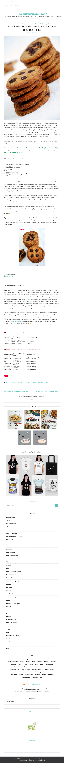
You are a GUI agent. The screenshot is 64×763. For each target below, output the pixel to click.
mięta (52, 666)
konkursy (8, 565)
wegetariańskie (26, 677)
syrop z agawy (45, 382)
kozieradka (13, 666)
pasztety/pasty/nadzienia (13, 603)
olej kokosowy (37, 672)
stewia (40, 382)
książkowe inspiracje (11, 574)
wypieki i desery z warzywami (14, 641)
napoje (8, 600)
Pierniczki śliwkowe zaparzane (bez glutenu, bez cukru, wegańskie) (32, 691)
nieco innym (49, 317)
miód (47, 666)
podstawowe (9, 609)
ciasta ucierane (10, 542)
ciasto (33, 661)
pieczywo (8, 606)
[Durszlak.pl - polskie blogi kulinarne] (32, 711)
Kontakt (16, 5)
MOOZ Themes (28, 760)
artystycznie (9, 526)
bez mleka (43, 659)
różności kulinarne (11, 619)
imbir (26, 664)
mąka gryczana (26, 669)
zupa (41, 677)
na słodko (40, 24)
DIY (7, 562)
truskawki (37, 674)
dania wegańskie (10, 552)
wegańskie (51, 674)
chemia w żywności (11, 533)
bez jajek (12, 382)
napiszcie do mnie (16, 321)
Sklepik (55, 2)
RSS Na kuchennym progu (33, 684)
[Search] (56, 505)
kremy (8, 568)
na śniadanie (9, 593)
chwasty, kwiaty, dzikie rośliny (14, 536)
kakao (31, 382)
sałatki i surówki (10, 625)
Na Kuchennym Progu (33, 14)
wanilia (44, 674)
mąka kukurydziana (37, 669)
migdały (42, 666)
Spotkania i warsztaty (35, 2)
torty (7, 632)
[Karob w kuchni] (8, 276)
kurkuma (26, 666)
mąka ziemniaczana (25, 672)
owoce (51, 672)
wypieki (47, 24)
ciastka (23, 382)
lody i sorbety (10, 578)
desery (8, 558)
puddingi (8, 616)
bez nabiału (51, 659)
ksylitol (37, 382)
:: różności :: (9, 520)
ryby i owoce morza (11, 622)
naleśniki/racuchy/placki (12, 597)
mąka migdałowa (49, 669)
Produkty (9, 5)
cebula (21, 661)
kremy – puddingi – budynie (13, 571)
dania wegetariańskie (12, 555)
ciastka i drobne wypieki (22, 24)
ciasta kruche (10, 539)
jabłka (31, 664)
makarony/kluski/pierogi (12, 581)
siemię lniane (13, 674)
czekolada (33, 24)
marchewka (34, 666)
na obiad (8, 584)
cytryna (46, 661)
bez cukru (7, 382)
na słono (8, 590)
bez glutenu (28, 659)
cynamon (39, 661)
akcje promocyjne (11, 523)
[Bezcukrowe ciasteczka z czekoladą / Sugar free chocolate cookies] (32, 77)
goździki (20, 664)
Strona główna (10, 2)
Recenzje (48, 2)
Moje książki (21, 2)
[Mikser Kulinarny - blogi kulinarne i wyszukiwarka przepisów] (32, 726)
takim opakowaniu (33, 317)
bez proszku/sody (18, 382)
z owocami (9, 645)
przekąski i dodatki (11, 613)
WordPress (42, 760)
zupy (7, 648)
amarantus (12, 659)
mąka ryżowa (14, 672)
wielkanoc (35, 677)
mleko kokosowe (14, 669)
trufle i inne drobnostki (12, 635)
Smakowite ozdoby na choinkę (32, 689)
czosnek (13, 664)
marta (36, 32)
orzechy (45, 672)
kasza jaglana (49, 664)
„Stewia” (28, 299)
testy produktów (10, 629)
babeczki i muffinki (11, 530)
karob (34, 382)
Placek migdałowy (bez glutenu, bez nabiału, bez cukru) (32, 688)
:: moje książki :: (10, 517)
